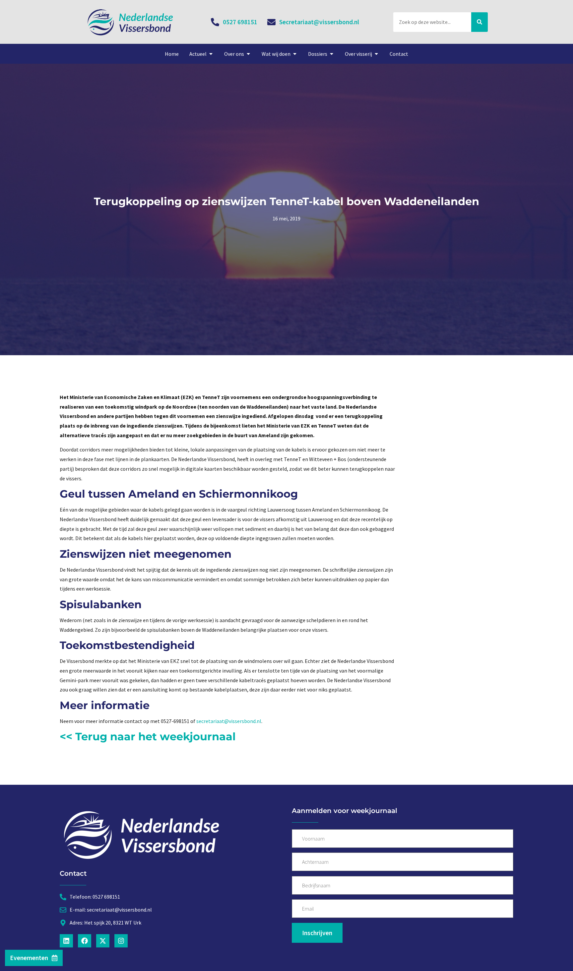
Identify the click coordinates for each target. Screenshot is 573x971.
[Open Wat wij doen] (294, 54)
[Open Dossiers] (331, 54)
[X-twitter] (102, 940)
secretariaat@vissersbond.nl (228, 721)
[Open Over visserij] (376, 54)
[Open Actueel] (211, 54)
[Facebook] (84, 940)
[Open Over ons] (248, 54)
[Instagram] (121, 940)
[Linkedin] (66, 940)
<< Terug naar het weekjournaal (148, 736)
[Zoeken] (479, 22)
